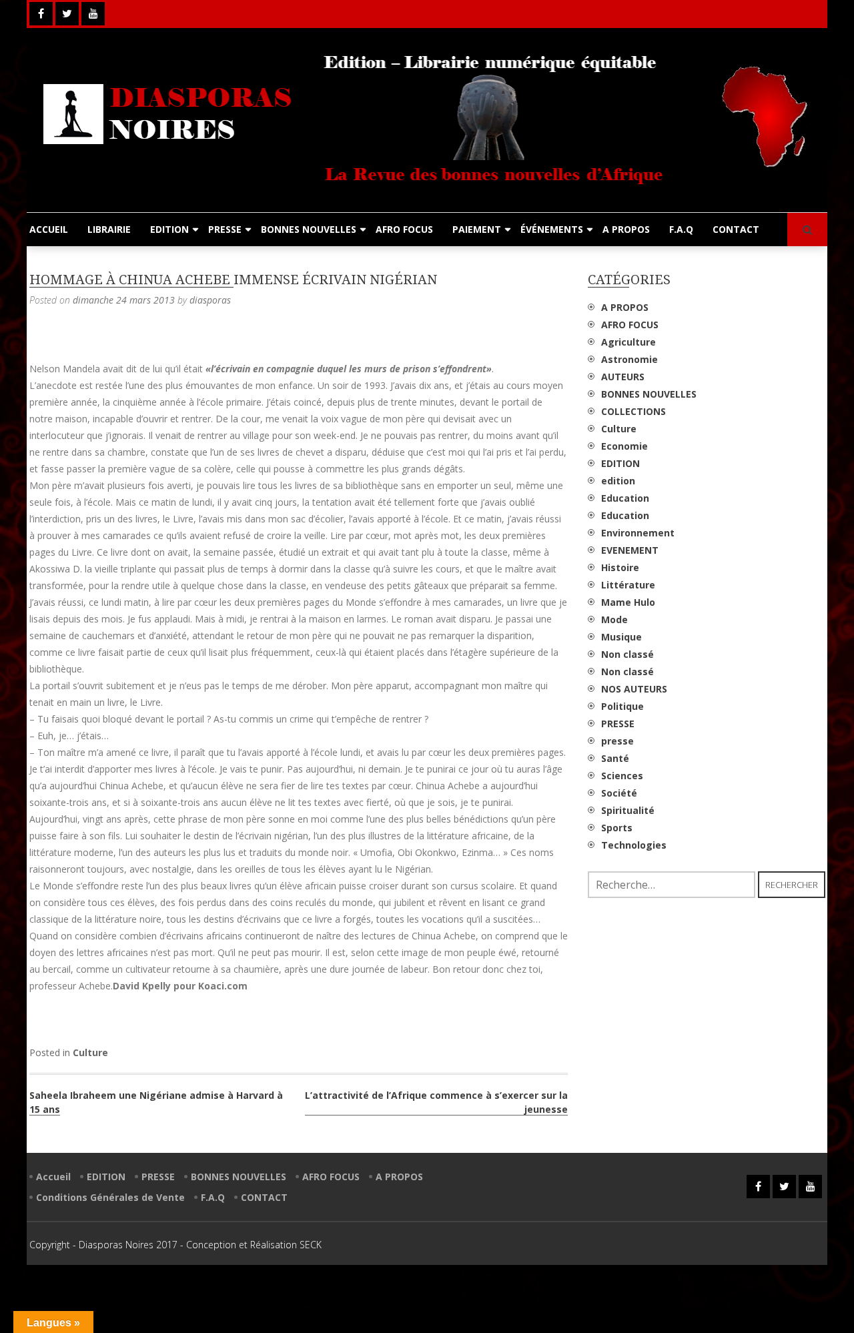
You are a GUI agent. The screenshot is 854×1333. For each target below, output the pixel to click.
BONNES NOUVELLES (308, 229)
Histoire (620, 567)
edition (618, 480)
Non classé (627, 654)
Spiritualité (628, 810)
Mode (614, 619)
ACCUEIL (48, 229)
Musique (621, 636)
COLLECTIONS (633, 411)
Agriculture (628, 342)
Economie (624, 446)
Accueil (53, 1176)
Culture (90, 1052)
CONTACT (736, 229)
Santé (615, 758)
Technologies (634, 845)
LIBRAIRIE (109, 229)
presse (617, 741)
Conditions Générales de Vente (110, 1197)
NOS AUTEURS (634, 689)
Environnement (638, 532)
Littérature (628, 584)
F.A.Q (681, 229)
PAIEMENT (476, 229)
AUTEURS (623, 376)
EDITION (169, 229)
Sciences (622, 775)
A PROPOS (626, 229)
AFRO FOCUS (404, 229)
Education (625, 498)
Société (619, 793)
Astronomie (629, 359)
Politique (622, 706)
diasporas (210, 300)
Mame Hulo (628, 602)
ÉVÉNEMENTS (551, 229)
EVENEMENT (630, 550)
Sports (616, 827)
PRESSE (225, 229)
